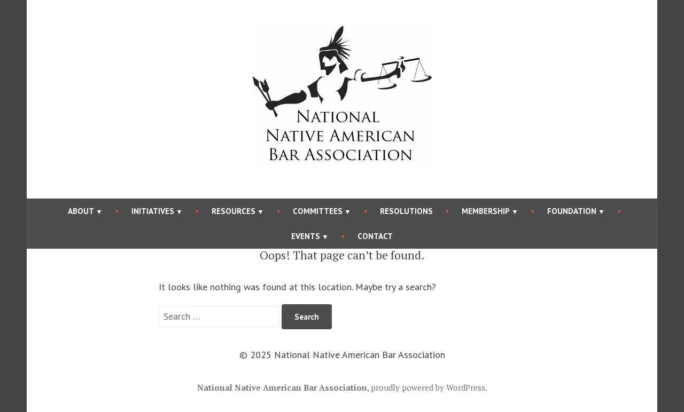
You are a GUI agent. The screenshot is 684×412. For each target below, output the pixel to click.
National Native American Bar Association (282, 387)
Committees (318, 211)
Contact (375, 236)
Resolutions (406, 211)
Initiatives (152, 211)
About (81, 211)
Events (305, 236)
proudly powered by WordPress (428, 387)
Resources (233, 211)
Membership (486, 211)
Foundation (571, 211)
